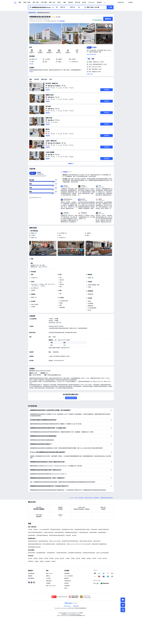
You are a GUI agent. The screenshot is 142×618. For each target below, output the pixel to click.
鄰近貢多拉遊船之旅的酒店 (86, 541)
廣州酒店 (51, 558)
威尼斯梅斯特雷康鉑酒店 (42, 535)
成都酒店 (42, 561)
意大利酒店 (80, 497)
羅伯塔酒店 (68, 535)
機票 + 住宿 (52, 2)
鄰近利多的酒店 (96, 541)
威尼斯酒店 (96, 497)
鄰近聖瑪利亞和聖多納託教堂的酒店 (70, 541)
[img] (45, 33)
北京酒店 (94, 558)
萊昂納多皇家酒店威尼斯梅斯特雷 (57, 535)
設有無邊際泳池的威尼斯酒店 (75, 552)
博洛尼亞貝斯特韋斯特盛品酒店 (35, 532)
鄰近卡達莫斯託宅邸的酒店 (49, 544)
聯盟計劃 (66, 578)
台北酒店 (57, 558)
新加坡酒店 (47, 561)
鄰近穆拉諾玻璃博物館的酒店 (35, 544)
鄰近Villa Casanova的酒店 (55, 541)
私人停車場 (61, 233)
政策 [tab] (50, 79)
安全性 (65, 588)
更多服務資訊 (31, 578)
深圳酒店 (30, 558)
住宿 (15, 2)
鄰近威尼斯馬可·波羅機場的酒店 (99, 544)
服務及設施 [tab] (44, 79)
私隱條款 (48, 583)
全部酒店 (66, 583)
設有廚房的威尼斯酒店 (62, 552)
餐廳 (88, 235)
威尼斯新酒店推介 (51, 552)
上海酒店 (67, 558)
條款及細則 (48, 580)
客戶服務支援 (31, 573)
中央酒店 (30, 529)
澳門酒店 (78, 558)
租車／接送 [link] (36, 2)
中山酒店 (99, 558)
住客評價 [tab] (36, 79)
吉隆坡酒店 (30, 561)
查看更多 (31, 71)
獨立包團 (77, 2)
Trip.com (71, 497)
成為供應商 (67, 585)
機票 (20, 2)
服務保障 (30, 575)
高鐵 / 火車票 (26, 2)
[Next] (112, 248)
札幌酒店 (36, 561)
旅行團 (84, 2)
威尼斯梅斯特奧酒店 (59, 532)
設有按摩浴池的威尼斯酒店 (89, 552)
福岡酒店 (89, 558)
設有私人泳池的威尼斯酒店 (102, 552)
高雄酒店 (53, 561)
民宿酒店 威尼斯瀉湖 (48, 532)
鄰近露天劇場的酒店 (61, 544)
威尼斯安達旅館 (93, 532)
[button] (104, 2)
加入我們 (48, 578)
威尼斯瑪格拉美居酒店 (55, 529)
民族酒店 (35, 529)
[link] (120, 2)
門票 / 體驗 (44, 2)
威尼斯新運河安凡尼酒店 (67, 529)
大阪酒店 (73, 558)
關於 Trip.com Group (50, 585)
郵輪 (64, 2)
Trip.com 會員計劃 (68, 575)
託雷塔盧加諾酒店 (102, 532)
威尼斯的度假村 (31, 552)
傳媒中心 (48, 575)
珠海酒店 (41, 558)
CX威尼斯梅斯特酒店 (83, 532)
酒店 (76, 497)
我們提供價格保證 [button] (98, 20)
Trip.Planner (91, 2)
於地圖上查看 (90, 74)
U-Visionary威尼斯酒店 (44, 529)
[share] (123, 605)
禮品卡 (59, 2)
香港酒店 (35, 558)
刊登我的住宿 (67, 580)
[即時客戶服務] (123, 610)
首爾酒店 (83, 558)
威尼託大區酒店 (88, 497)
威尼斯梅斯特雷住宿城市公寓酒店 (82, 529)
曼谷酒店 (62, 558)
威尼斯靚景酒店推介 (41, 552)
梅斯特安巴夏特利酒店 (103, 529)
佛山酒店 (105, 558)
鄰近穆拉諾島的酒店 (32, 541)
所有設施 (31, 63)
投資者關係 (67, 573)
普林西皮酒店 (94, 529)
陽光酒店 (74, 535)
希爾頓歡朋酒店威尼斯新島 (40, 17)
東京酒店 (46, 558)
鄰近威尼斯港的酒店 (43, 541)
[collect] (123, 600)
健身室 (32, 233)
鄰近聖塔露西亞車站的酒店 (34, 547)
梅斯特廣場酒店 (31, 535)
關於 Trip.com (49, 573)
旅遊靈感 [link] (99, 2)
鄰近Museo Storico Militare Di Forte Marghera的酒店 (79, 544)
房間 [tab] (30, 79)
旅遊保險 (70, 2)
